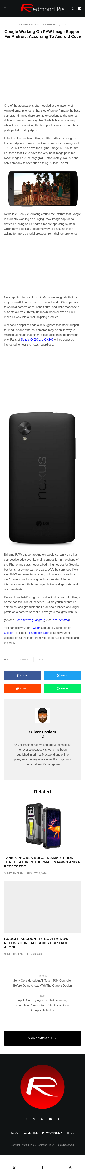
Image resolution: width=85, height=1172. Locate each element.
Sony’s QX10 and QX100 (37, 339)
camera (40, 659)
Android (25, 659)
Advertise (31, 1133)
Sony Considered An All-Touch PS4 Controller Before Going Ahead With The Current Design (42, 980)
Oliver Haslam (29, 24)
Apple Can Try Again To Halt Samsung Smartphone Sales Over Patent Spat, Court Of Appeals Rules (42, 1003)
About (15, 1133)
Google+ (9, 632)
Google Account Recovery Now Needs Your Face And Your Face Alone (36, 943)
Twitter (35, 627)
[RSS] (58, 1119)
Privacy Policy (52, 1133)
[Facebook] (26, 1119)
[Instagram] (42, 1119)
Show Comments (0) (40, 1038)
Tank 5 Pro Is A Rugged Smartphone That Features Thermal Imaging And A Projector (42, 862)
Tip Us (70, 1133)
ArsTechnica (61, 620)
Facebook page (39, 632)
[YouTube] (50, 1119)
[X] (34, 1119)
